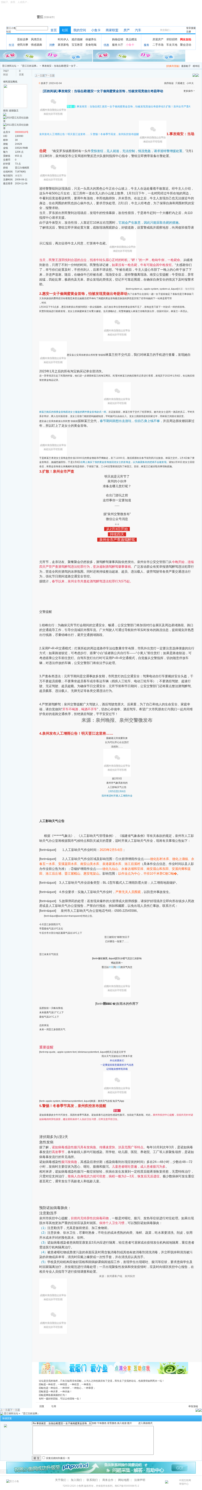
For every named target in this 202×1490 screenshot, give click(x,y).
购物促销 (117, 39)
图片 (129, 1423)
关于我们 (60, 1479)
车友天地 (171, 44)
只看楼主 (180, 83)
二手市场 (158, 44)
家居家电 (63, 44)
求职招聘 (171, 39)
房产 (126, 30)
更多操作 (188, 91)
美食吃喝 (90, 44)
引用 (53, 1406)
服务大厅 (117, 44)
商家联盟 (112, 30)
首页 (53, 30)
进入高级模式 (145, 1423)
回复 (41, 1406)
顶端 (195, 1406)
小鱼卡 (96, 30)
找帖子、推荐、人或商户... (15, 2)
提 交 (36, 1458)
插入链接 (122, 1423)
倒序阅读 (169, 83)
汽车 (138, 30)
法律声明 (139, 1479)
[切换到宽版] (172, 66)
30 (16, 140)
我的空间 (79, 30)
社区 (8, 31)
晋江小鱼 (11, 28)
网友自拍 (185, 39)
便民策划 (8, 81)
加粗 (94, 1423)
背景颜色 (112, 1423)
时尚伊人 (63, 39)
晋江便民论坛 (9, 65)
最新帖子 (186, 66)
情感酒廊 (36, 44)
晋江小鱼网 (20, 17)
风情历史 (36, 39)
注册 (188, 31)
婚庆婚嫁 (77, 39)
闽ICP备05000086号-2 (127, 1485)
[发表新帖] (197, 75)
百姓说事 (22, 39)
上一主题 (40, 75)
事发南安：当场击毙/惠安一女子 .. (60, 65)
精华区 (196, 66)
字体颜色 (102, 1423)
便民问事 (22, 44)
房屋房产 (158, 39)
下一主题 (49, 75)
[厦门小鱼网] (46, 55)
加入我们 (76, 1479)
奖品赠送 (131, 39)
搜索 (193, 28)
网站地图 (123, 1479)
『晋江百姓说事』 (29, 65)
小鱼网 (79, 1485)
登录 (188, 28)
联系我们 (92, 1479)
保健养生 (90, 39)
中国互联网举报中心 (185, 1482)
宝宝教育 (77, 44)
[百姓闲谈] (50, 91)
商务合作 (107, 1479)
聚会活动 (185, 44)
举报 (190, 1406)
